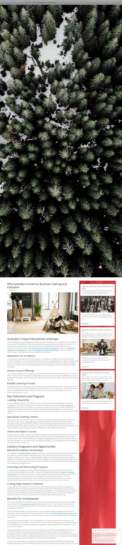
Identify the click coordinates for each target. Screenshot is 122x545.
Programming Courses (28, 504)
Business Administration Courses (62, 513)
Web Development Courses (27, 453)
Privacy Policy (52, 2)
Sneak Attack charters (9, 2)
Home (22, 2)
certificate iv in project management (46, 350)
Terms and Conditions (39, 2)
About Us (28, 2)
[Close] (119, 530)
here (113, 540)
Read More (85, 323)
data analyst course (32, 422)
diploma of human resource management (46, 348)
